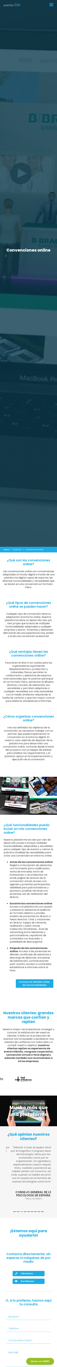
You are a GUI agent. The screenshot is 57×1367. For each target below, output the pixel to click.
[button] (7, 1178)
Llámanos (27, 1273)
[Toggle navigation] (50, 4)
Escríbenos (27, 1281)
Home (6, 549)
